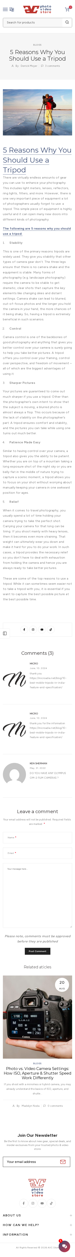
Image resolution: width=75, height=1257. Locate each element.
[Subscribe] (62, 1162)
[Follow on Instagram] (33, 629)
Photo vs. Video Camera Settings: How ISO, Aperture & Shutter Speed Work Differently (37, 1073)
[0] (67, 9)
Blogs (37, 44)
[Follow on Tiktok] (51, 629)
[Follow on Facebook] (24, 629)
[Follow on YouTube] (42, 629)
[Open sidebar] (5, 633)
